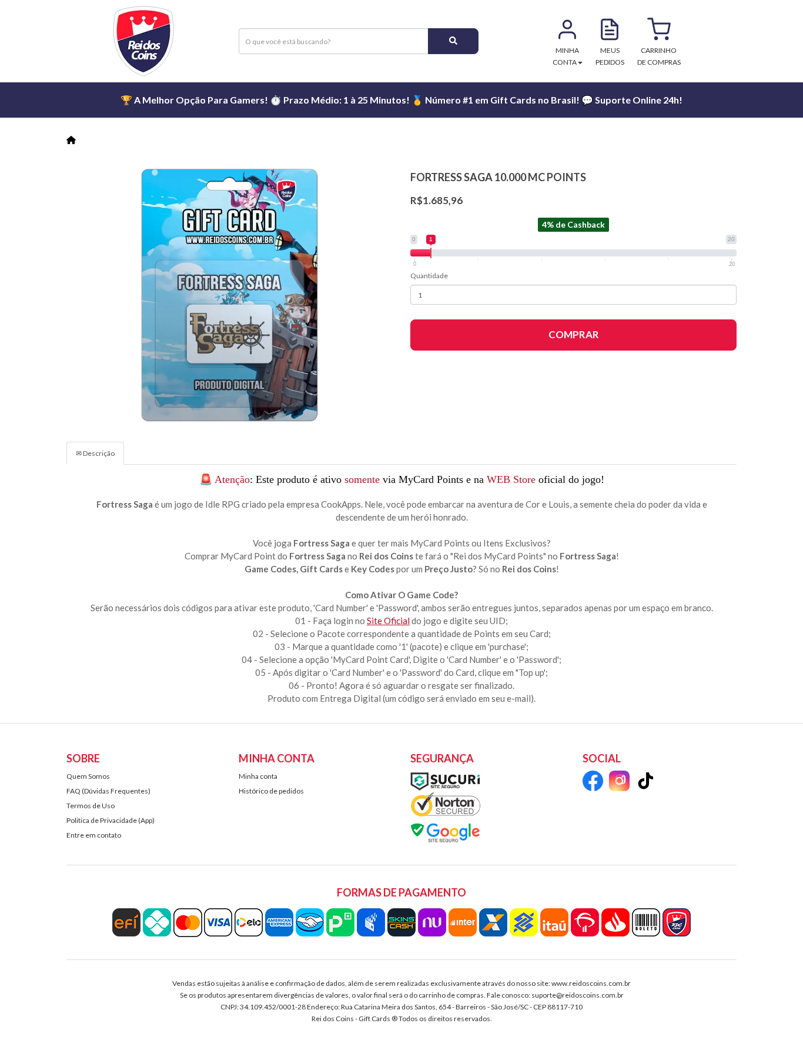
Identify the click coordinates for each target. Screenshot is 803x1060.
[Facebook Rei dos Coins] (593, 783)
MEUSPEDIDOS (609, 56)
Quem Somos (88, 776)
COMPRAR (573, 334)
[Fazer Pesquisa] (453, 41)
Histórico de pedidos (271, 790)
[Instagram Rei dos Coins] (619, 783)
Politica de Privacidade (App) (110, 820)
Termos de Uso (90, 805)
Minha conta (258, 776)
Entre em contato (93, 835)
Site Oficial (388, 620)
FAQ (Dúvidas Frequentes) (108, 790)
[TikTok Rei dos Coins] (645, 783)
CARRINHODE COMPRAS (659, 56)
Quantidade (429, 275)
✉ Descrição (95, 453)
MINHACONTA (566, 56)
